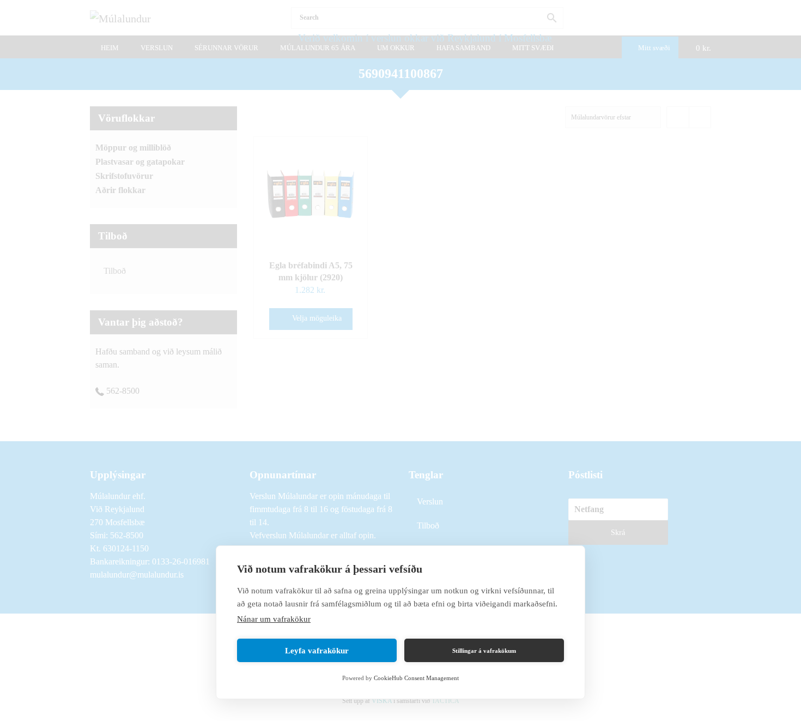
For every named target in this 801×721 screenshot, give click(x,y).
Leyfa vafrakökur (317, 650)
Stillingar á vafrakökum (484, 650)
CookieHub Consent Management (416, 678)
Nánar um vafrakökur (274, 619)
